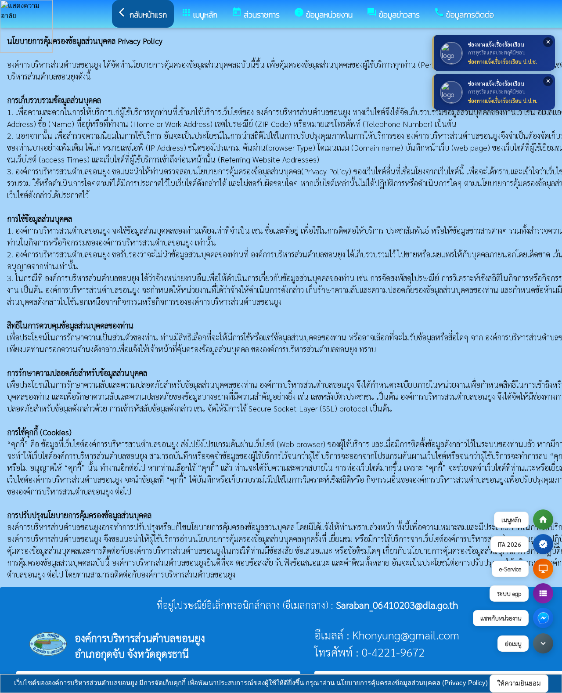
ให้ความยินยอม (519, 683)
